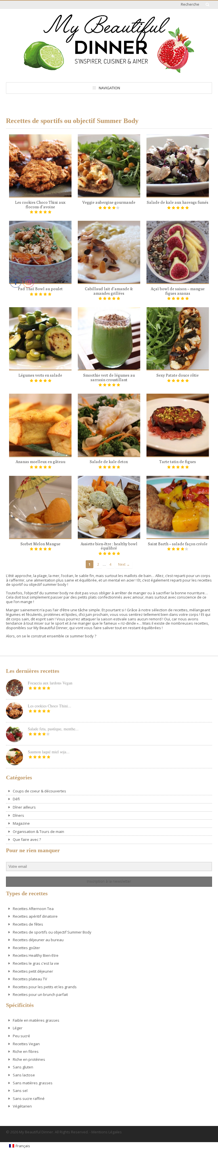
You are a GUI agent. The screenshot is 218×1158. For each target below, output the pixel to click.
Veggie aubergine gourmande (108, 202)
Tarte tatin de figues (177, 461)
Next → (124, 564)
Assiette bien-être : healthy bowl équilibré (109, 546)
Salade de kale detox (109, 461)
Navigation (109, 87)
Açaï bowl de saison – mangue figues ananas (178, 291)
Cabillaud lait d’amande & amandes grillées (109, 291)
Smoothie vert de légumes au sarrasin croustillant (109, 377)
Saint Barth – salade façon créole (177, 544)
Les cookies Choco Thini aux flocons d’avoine (40, 204)
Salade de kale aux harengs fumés (177, 202)
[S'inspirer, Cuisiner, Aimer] (109, 70)
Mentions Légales (106, 1131)
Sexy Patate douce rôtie (177, 375)
